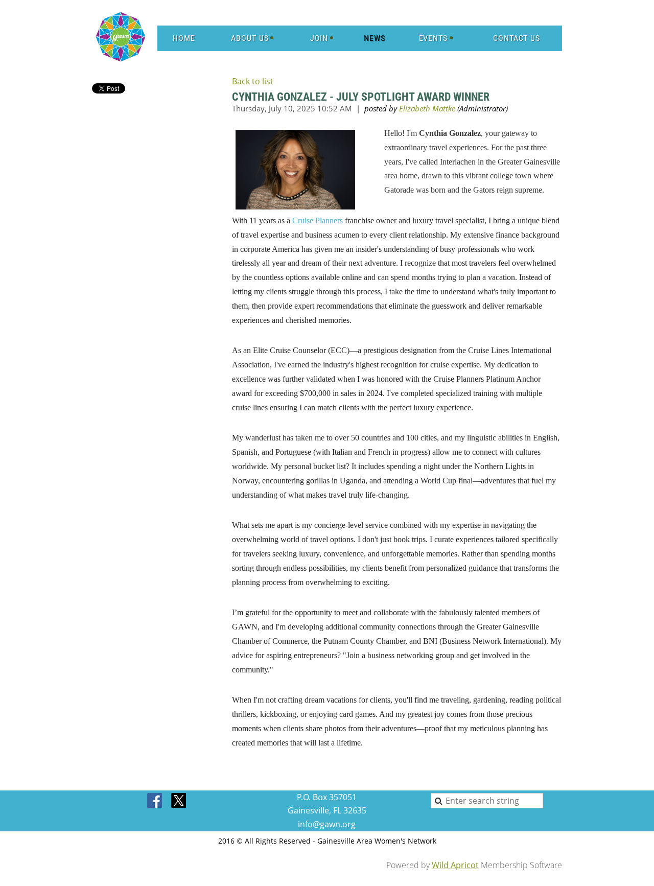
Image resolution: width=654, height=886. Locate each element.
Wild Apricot (455, 865)
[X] (179, 801)
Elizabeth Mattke (427, 108)
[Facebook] (155, 801)
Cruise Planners (317, 220)
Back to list (252, 81)
